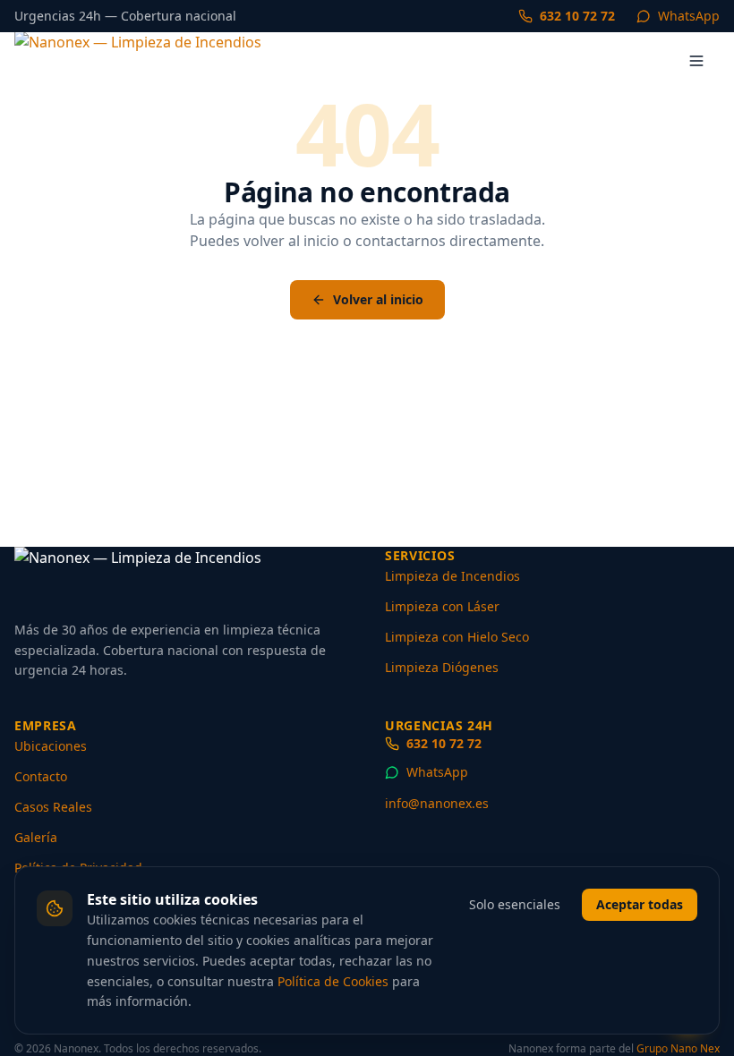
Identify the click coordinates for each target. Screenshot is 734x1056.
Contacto (40, 776)
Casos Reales (53, 806)
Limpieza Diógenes (442, 667)
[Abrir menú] (696, 61)
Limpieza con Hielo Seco (457, 636)
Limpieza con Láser (442, 606)
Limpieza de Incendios (452, 575)
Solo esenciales (514, 904)
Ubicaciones (50, 745)
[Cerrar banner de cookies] (709, 889)
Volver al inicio (378, 299)
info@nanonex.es (437, 803)
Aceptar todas (639, 904)
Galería (35, 837)
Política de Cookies (332, 981)
